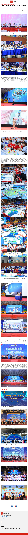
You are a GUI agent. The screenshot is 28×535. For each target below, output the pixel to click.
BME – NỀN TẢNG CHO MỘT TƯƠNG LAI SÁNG (7, 406)
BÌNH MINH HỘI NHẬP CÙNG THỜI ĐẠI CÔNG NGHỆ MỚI (9, 444)
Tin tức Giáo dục (6, 4)
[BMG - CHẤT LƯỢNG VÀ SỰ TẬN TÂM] (14, 2)
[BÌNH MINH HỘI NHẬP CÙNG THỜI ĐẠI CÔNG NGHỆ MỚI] (14, 435)
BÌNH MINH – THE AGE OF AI (5, 482)
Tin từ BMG (2, 4)
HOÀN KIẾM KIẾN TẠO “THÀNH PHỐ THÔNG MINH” (8, 425)
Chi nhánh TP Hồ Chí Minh (4, 516)
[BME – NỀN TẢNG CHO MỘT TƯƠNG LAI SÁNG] (14, 398)
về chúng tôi (2, 518)
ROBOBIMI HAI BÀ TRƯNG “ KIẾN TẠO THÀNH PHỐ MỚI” (9, 463)
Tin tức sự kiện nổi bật (11, 4)
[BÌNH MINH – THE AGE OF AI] (14, 473)
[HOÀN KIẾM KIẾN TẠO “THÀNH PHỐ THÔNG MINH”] (14, 417)
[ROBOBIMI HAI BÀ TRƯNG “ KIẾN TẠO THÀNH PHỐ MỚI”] (14, 454)
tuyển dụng (2, 522)
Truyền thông (2, 521)
